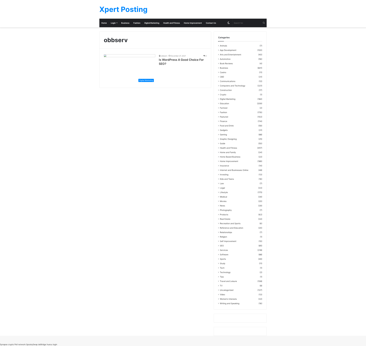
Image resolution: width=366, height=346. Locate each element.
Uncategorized (226, 290)
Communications (227, 81)
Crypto (223, 94)
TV (221, 286)
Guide (222, 143)
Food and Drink (227, 126)
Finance (223, 121)
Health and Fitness (171, 23)
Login (113, 23)
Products (224, 214)
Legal (222, 188)
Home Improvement (193, 23)
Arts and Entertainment (230, 54)
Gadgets (224, 130)
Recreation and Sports (230, 223)
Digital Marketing (151, 23)
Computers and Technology (232, 86)
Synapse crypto (7, 344)
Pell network (20, 344)
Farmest (223, 108)
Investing (224, 174)
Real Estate (225, 219)
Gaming (223, 134)
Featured (224, 117)
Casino (223, 72)
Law (222, 183)
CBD (222, 77)
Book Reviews (226, 63)
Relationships (226, 232)
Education (224, 103)
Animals (223, 46)
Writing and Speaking (229, 303)
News (222, 206)
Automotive (225, 59)
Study (222, 263)
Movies (223, 201)
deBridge (42, 344)
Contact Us (211, 23)
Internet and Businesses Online (234, 170)
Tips (222, 277)
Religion (223, 237)
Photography (226, 210)
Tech (222, 268)
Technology (225, 272)
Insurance (224, 166)
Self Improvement (228, 241)
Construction (226, 90)
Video (222, 294)
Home (104, 23)
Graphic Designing (228, 139)
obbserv (164, 56)
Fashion (136, 23)
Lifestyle (224, 192)
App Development (228, 50)
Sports (223, 259)
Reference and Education (231, 228)
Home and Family (228, 152)
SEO (222, 246)
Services (224, 250)
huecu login (52, 344)
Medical (223, 197)
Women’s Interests (228, 299)
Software (224, 254)
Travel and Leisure (228, 281)
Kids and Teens (227, 179)
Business (125, 23)
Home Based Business (230, 157)
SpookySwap (32, 344)
